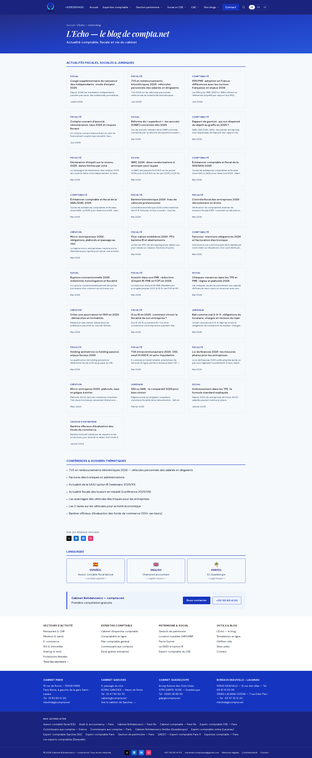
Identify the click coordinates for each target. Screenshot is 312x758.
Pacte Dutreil (166, 641)
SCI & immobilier (53, 646)
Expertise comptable (115, 7)
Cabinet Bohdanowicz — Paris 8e (136, 724)
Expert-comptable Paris (100, 734)
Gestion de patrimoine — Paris (136, 734)
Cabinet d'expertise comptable (119, 631)
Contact (230, 7)
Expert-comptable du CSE (175, 651)
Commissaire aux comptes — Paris (111, 729)
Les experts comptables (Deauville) (64, 739)
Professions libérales (55, 656)
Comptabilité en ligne (114, 636)
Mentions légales (230, 752)
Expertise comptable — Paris (221, 734)
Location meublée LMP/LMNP (176, 636)
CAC (193, 7)
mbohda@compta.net (56, 702)
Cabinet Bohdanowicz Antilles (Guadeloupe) (161, 729)
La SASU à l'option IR (171, 646)
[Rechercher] (244, 7)
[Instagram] (90, 538)
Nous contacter (197, 600)
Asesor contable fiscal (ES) (59, 724)
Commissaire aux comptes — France (65, 729)
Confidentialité (249, 752)
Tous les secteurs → (56, 661)
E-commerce (51, 641)
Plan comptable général (115, 641)
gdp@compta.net (169, 698)
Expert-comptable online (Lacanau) (212, 729)
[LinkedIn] (76, 538)
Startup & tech (52, 651)
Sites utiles (223, 646)
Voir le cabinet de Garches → (118, 702)
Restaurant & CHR (54, 631)
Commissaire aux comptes (117, 646)
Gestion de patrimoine (172, 631)
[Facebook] (83, 538)
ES (265, 7)
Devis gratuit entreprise (115, 651)
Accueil (94, 7)
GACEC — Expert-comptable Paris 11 (179, 734)
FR (252, 7)
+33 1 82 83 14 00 (226, 600)
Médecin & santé (53, 636)
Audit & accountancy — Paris (96, 724)
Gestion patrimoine (147, 7)
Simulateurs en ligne (228, 636)
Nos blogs (210, 7)
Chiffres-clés (224, 641)
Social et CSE (175, 7)
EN (258, 7)
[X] (69, 538)
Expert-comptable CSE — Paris (218, 724)
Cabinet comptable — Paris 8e (178, 724)
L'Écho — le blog (226, 631)
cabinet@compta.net (114, 698)
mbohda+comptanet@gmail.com (202, 752)
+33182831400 (74, 7)
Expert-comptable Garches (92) (62, 734)
